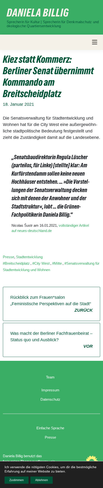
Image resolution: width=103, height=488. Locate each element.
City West (42, 263)
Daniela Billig (38, 12)
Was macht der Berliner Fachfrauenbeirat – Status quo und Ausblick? (51, 340)
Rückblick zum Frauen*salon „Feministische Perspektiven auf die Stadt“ (51, 304)
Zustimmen (16, 480)
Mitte (58, 263)
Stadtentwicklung (29, 257)
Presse (8, 257)
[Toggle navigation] (94, 42)
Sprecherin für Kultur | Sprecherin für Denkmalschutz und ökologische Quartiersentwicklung (53, 24)
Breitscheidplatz (17, 263)
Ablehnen (41, 480)
